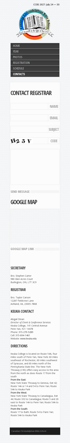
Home (16, 46)
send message (20, 192)
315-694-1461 (22, 335)
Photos (17, 57)
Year (16, 51)
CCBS (35, 24)
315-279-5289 (26, 332)
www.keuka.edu (28, 338)
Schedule (18, 68)
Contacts (19, 74)
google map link (22, 249)
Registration (21, 63)
